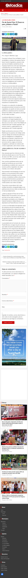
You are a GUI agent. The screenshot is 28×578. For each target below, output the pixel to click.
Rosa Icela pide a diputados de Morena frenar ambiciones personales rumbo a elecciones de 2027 (12, 423)
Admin (10, 26)
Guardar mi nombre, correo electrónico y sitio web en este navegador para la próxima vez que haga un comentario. (13, 316)
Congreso (3, 565)
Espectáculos (4, 566)
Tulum (9, 468)
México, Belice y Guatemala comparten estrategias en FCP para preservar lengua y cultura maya (13, 497)
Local (3, 513)
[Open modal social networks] (16, 34)
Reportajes (3, 511)
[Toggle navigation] (2, 10)
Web (3, 307)
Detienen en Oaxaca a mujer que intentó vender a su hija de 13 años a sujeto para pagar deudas (14, 262)
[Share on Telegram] (13, 34)
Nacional (4, 418)
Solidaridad (4, 526)
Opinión (13, 20)
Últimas (4, 402)
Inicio (2, 510)
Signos (3, 548)
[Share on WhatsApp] (8, 34)
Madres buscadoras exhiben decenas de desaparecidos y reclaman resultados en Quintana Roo (13, 448)
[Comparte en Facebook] (3, 34)
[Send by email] (11, 34)
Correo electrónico (8, 301)
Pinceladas (4, 547)
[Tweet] (6, 34)
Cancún (4, 443)
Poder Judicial (4, 568)
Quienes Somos (4, 557)
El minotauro (5, 541)
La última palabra (6, 20)
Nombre (5, 294)
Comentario (6, 278)
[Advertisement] (14, 385)
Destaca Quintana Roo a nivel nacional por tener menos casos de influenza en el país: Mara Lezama (14, 257)
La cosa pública (5, 543)
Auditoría (4, 538)
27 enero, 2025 (5, 26)
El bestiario (4, 540)
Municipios (9, 443)
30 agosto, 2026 (5, 426)
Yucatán (2, 530)
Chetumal (4, 525)
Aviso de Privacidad (5, 558)
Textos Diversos (5, 550)
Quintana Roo (7, 250)
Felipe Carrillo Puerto (7, 492)
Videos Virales (4, 570)
